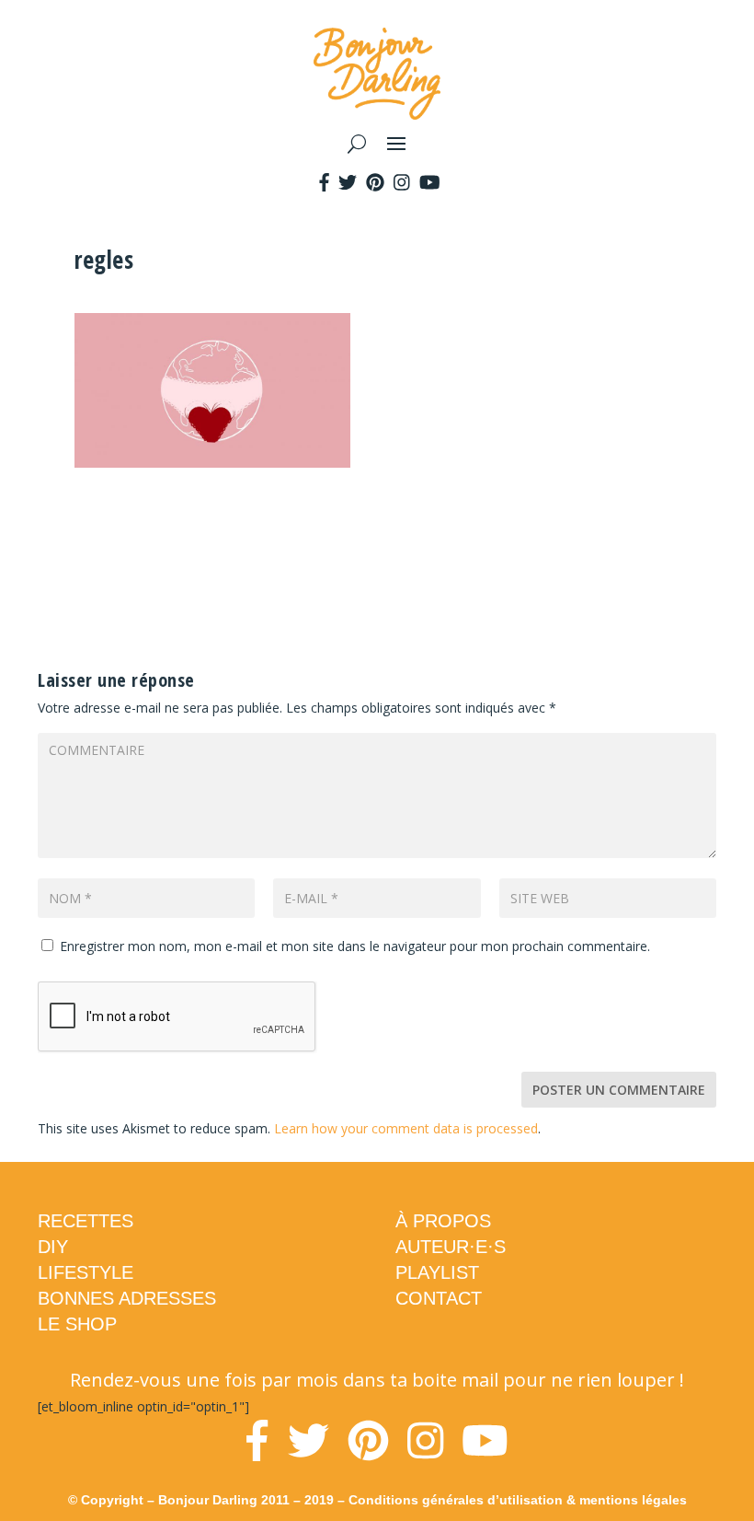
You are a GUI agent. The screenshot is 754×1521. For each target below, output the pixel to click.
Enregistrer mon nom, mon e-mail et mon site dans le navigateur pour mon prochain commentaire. (355, 946)
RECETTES (85, 1221)
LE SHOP (77, 1324)
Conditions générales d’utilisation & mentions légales (517, 1499)
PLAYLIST (437, 1272)
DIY (53, 1247)
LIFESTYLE (85, 1272)
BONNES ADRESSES (127, 1298)
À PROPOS (443, 1221)
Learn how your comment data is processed (406, 1128)
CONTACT (438, 1298)
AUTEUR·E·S (450, 1247)
